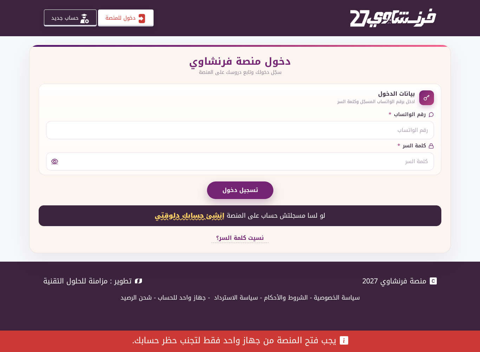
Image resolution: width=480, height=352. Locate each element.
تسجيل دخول (240, 190)
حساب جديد (65, 18)
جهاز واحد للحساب (182, 297)
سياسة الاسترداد (236, 297)
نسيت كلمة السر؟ (240, 237)
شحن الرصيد (136, 297)
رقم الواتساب (407, 114)
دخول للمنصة (120, 18)
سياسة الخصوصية (337, 297)
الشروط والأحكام (286, 297)
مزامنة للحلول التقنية (75, 281)
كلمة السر (411, 145)
